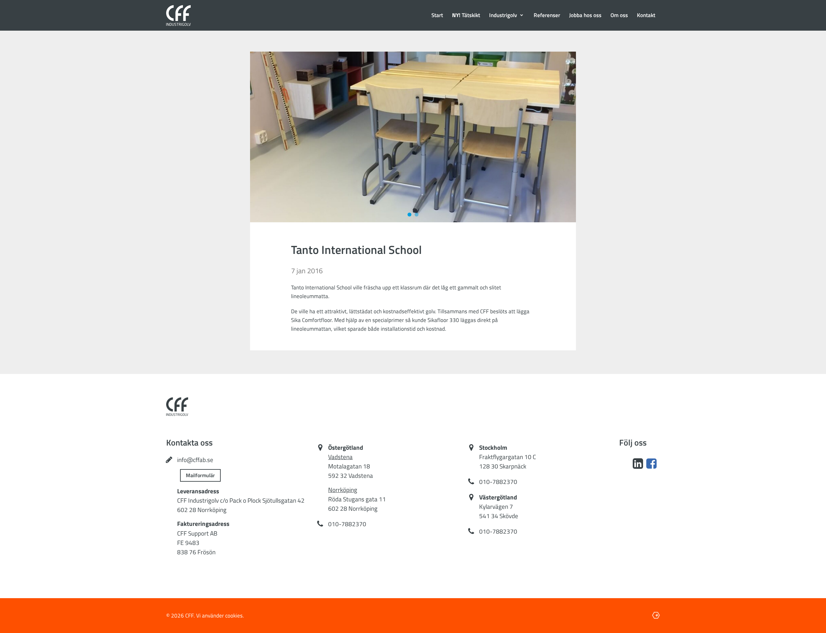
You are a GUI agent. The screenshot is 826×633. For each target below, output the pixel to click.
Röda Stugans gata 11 (357, 499)
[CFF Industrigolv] (178, 15)
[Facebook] (651, 463)
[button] (507, 15)
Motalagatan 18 (349, 466)
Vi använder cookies (219, 615)
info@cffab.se (195, 460)
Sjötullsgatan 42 (283, 500)
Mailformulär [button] (200, 475)
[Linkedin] (638, 463)
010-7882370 (347, 524)
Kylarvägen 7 (496, 506)
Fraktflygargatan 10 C (507, 457)
